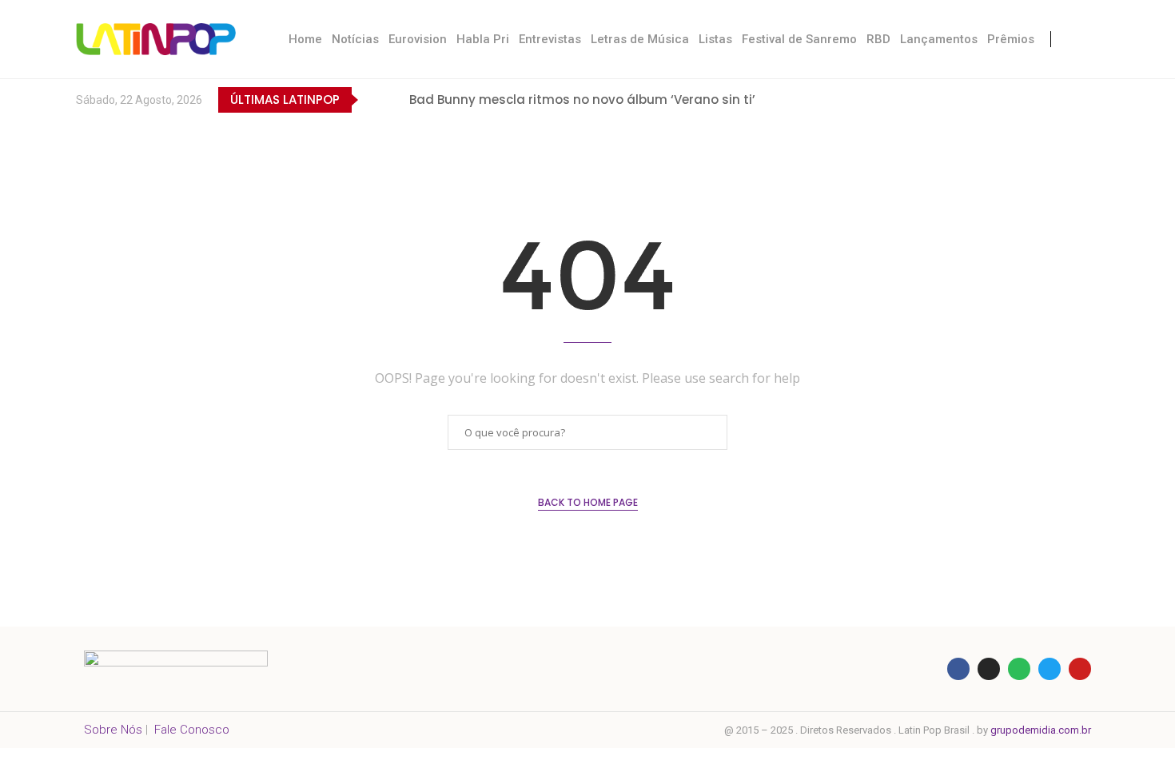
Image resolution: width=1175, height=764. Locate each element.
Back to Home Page (588, 502)
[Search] (1083, 39)
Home (305, 39)
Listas (715, 39)
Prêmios (1010, 39)
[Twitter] (992, 100)
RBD (878, 39)
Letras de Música (640, 39)
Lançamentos (939, 39)
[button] (373, 100)
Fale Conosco (191, 729)
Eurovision (417, 39)
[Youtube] (1058, 100)
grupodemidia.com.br (1040, 730)
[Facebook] (959, 100)
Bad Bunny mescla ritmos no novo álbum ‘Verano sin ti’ (582, 99)
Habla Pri (482, 39)
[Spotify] (1090, 100)
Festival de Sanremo (799, 39)
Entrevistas (550, 39)
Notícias (355, 39)
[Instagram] (1025, 100)
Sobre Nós (113, 729)
